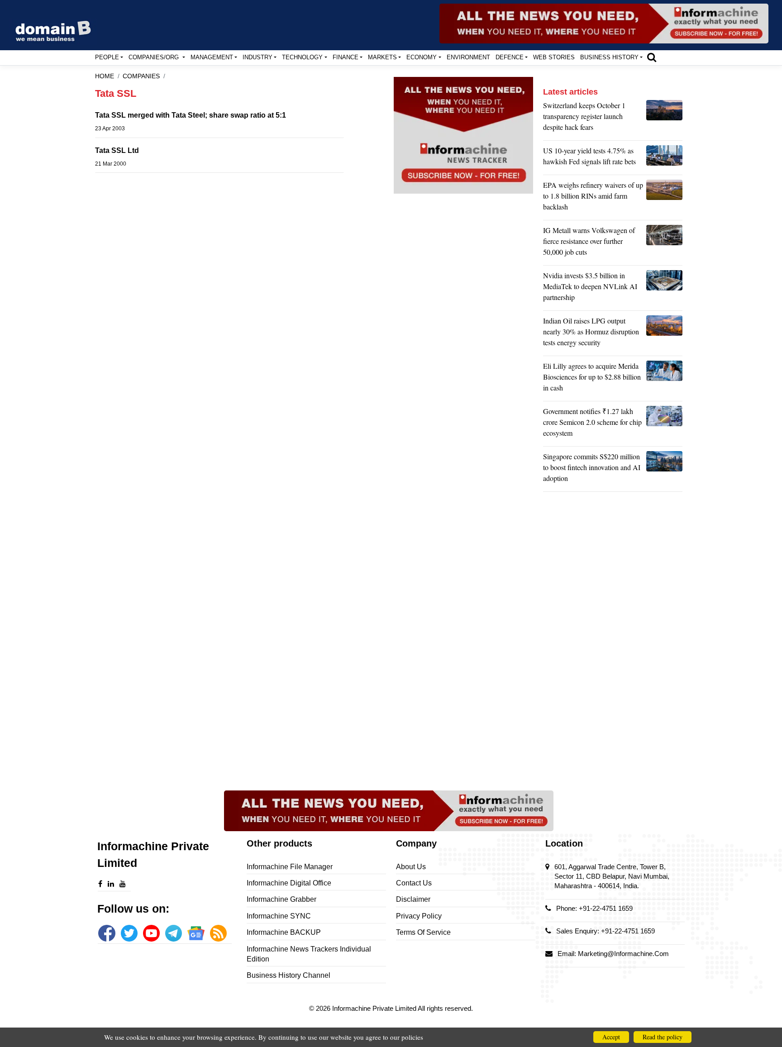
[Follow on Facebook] (106, 933)
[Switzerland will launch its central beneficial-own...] (664, 118)
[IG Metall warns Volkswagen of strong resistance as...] (664, 243)
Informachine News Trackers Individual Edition (309, 954)
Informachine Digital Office (289, 883)
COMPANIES (141, 76)
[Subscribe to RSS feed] (218, 933)
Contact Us (414, 883)
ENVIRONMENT (468, 57)
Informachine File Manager (290, 867)
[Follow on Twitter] (129, 933)
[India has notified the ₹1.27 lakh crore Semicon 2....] (664, 424)
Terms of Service (423, 932)
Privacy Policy (419, 916)
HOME (104, 76)
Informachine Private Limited (375, 1008)
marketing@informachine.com (623, 953)
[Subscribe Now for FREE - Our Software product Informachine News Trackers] (603, 23)
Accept (611, 1037)
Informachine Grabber (281, 899)
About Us (411, 867)
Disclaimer (413, 899)
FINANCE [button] (345, 57)
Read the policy (662, 1037)
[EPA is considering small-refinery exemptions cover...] (664, 198)
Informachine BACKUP (284, 932)
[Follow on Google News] (195, 933)
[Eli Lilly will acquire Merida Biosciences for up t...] (664, 379)
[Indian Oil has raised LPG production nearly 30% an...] (664, 333)
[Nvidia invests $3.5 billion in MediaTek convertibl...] (664, 288)
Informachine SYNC (279, 916)
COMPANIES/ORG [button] (155, 57)
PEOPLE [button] (107, 57)
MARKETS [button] (382, 57)
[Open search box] (651, 57)
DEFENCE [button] (510, 57)
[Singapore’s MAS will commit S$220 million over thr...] (664, 469)
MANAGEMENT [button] (212, 57)
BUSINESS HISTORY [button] (609, 57)
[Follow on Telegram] (173, 933)
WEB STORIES (554, 57)
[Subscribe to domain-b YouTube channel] (151, 933)
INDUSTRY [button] (257, 57)
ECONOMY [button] (421, 57)
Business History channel (288, 975)
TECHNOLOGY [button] (302, 57)
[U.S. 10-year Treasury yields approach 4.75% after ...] (664, 158)
